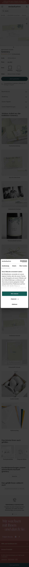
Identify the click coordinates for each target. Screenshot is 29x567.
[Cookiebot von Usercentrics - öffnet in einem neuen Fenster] (20, 261)
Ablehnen (14, 304)
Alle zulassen (14, 293)
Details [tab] (14, 265)
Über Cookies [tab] (23, 265)
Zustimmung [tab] (5, 265)
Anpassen (13, 299)
